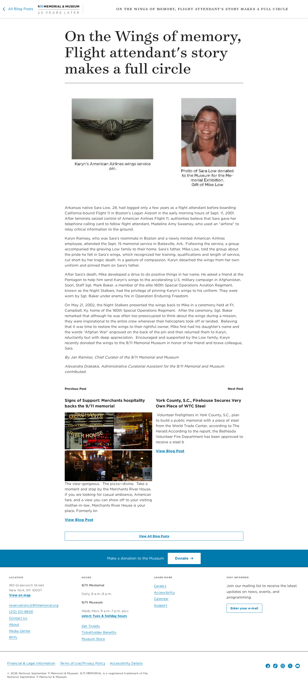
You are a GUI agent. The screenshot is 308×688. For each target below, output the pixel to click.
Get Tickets (91, 626)
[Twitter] (290, 666)
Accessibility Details (126, 663)
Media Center (20, 631)
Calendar (161, 599)
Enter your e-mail (244, 608)
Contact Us (18, 618)
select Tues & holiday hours (104, 616)
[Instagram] (282, 666)
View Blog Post (79, 520)
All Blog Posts (20, 9)
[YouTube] (297, 666)
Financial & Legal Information (31, 663)
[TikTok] (275, 666)
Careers (160, 586)
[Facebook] (268, 666)
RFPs (13, 637)
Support (160, 605)
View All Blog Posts (154, 536)
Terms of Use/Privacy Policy (82, 663)
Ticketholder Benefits (99, 632)
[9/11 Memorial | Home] (60, 9)
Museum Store (93, 639)
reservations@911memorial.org (33, 605)
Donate (181, 558)
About (14, 624)
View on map (19, 595)
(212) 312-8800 (21, 611)
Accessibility (164, 592)
